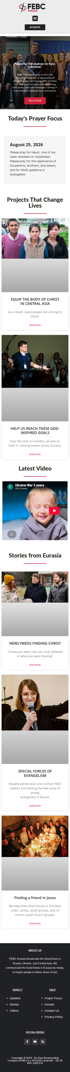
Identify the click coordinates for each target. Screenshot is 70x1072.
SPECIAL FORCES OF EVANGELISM (35, 773)
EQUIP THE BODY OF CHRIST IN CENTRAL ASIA (35, 301)
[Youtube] (35, 1041)
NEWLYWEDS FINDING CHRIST (35, 643)
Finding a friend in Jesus (35, 897)
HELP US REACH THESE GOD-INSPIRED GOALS (35, 430)
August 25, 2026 (26, 144)
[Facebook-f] (27, 1041)
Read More (35, 325)
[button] (35, 18)
